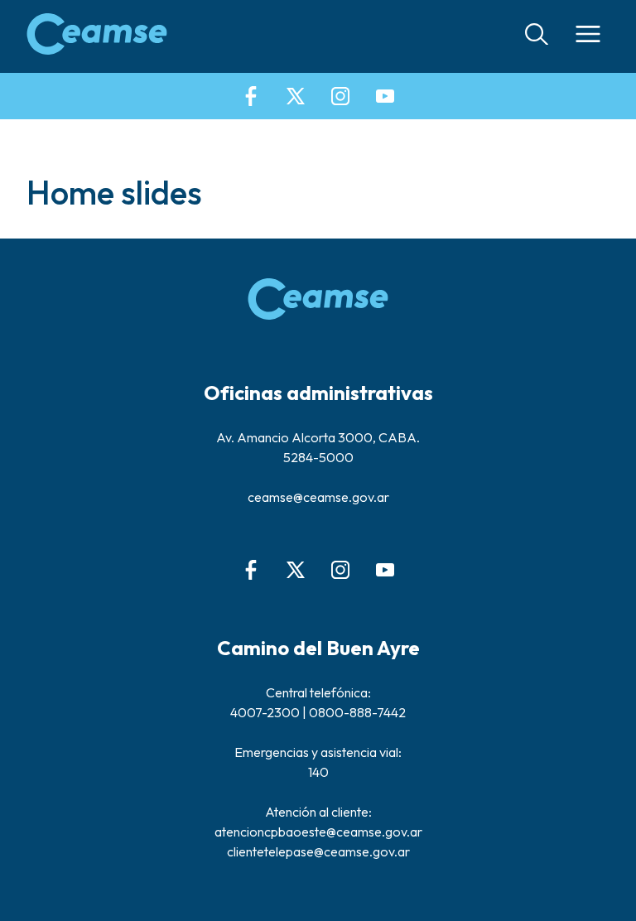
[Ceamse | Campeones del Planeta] (96, 36)
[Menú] (588, 36)
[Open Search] (536, 36)
